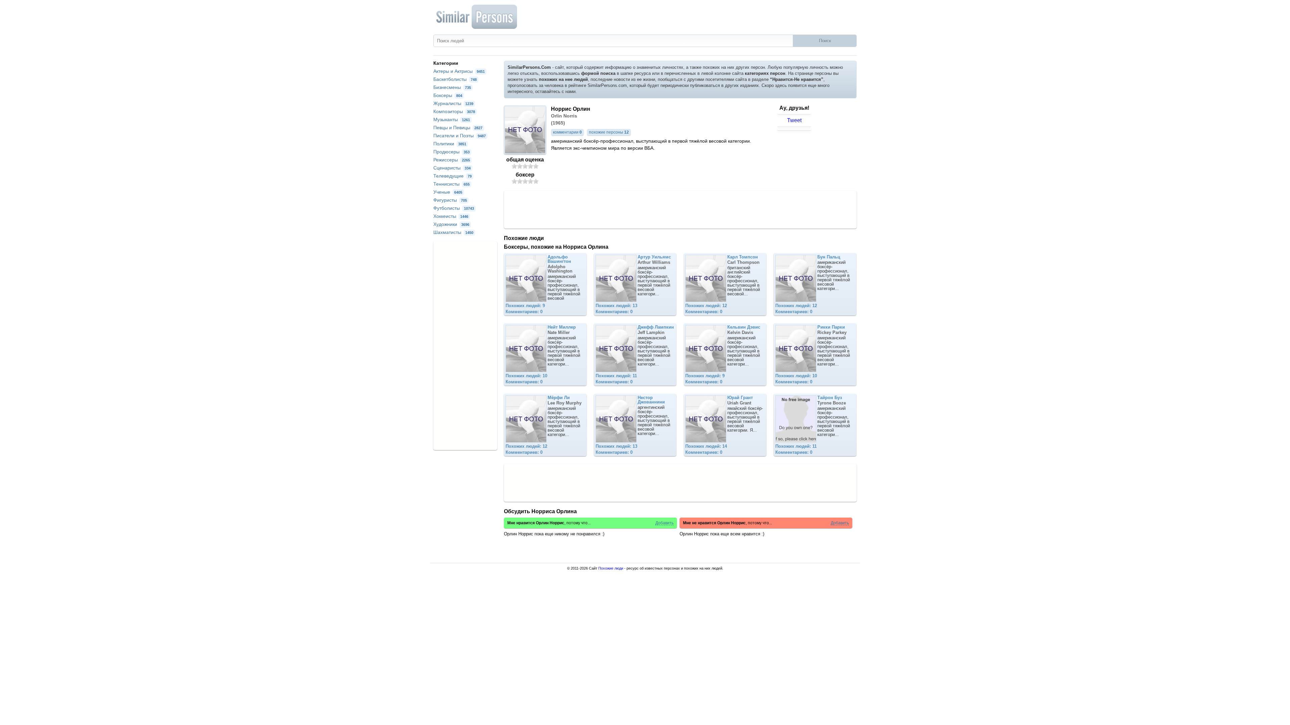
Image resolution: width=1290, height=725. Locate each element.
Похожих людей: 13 (616, 305)
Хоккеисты (450, 216)
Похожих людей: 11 (616, 376)
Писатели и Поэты (459, 135)
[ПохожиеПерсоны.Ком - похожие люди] (477, 17)
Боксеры (447, 95)
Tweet (794, 120)
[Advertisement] (680, 209)
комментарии (567, 132)
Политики (449, 143)
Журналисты (453, 103)
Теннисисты (451, 184)
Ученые (447, 192)
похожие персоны (609, 132)
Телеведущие (452, 176)
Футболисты (453, 208)
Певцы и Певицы (457, 127)
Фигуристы (450, 200)
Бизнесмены (452, 87)
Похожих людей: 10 (526, 376)
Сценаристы (452, 168)
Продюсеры (451, 151)
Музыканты (451, 119)
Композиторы (454, 111)
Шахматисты (453, 232)
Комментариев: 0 (524, 311)
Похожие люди (610, 568)
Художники (451, 224)
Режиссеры (451, 159)
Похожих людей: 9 (525, 305)
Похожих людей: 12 (706, 305)
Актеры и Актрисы (459, 71)
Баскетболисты (455, 79)
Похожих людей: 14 (706, 446)
